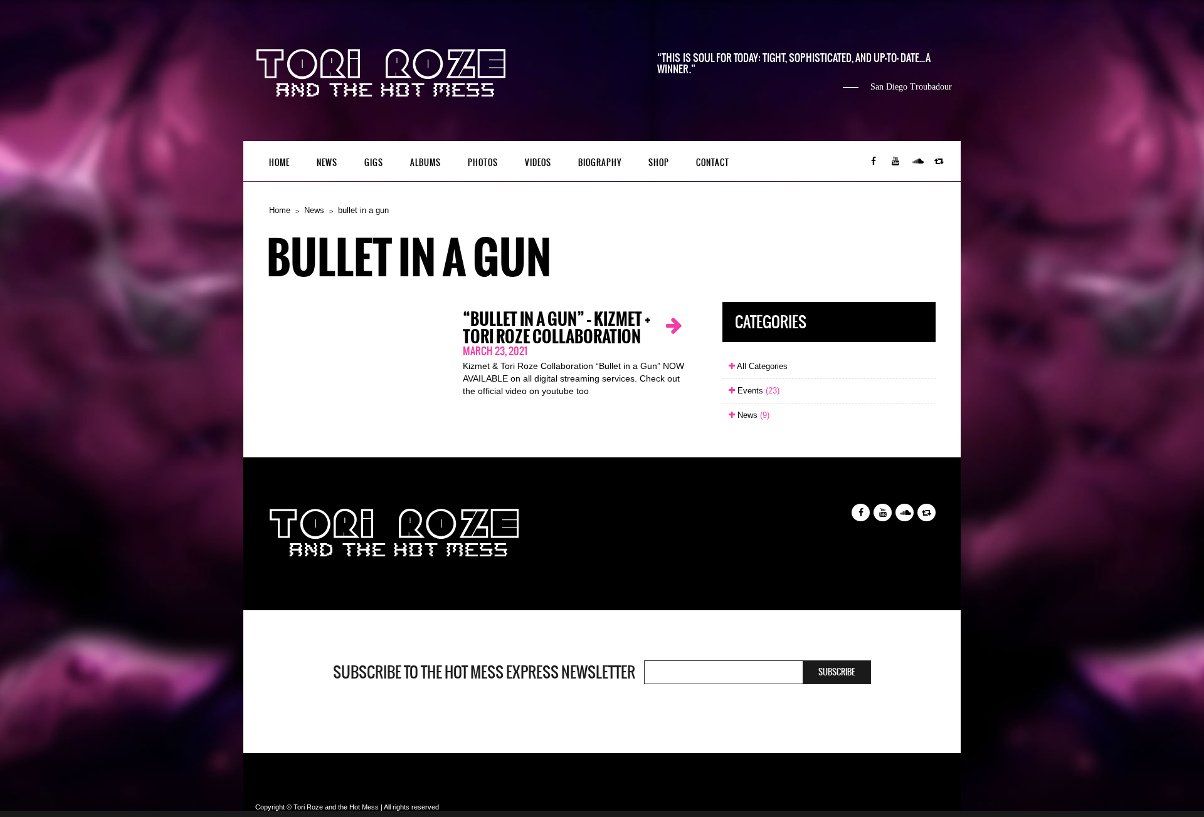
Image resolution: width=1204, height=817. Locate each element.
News (327, 163)
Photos (483, 163)
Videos (538, 163)
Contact (712, 163)
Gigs (373, 163)
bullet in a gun (363, 210)
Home (279, 163)
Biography (599, 163)
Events (757, 390)
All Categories (761, 366)
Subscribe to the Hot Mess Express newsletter (484, 672)
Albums (425, 163)
